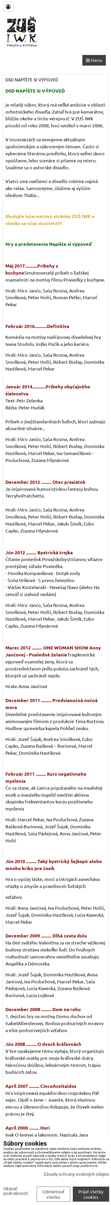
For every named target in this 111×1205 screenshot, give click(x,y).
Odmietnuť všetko (53, 1194)
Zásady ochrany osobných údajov (76, 1173)
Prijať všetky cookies (90, 1194)
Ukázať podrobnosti (15, 1191)
